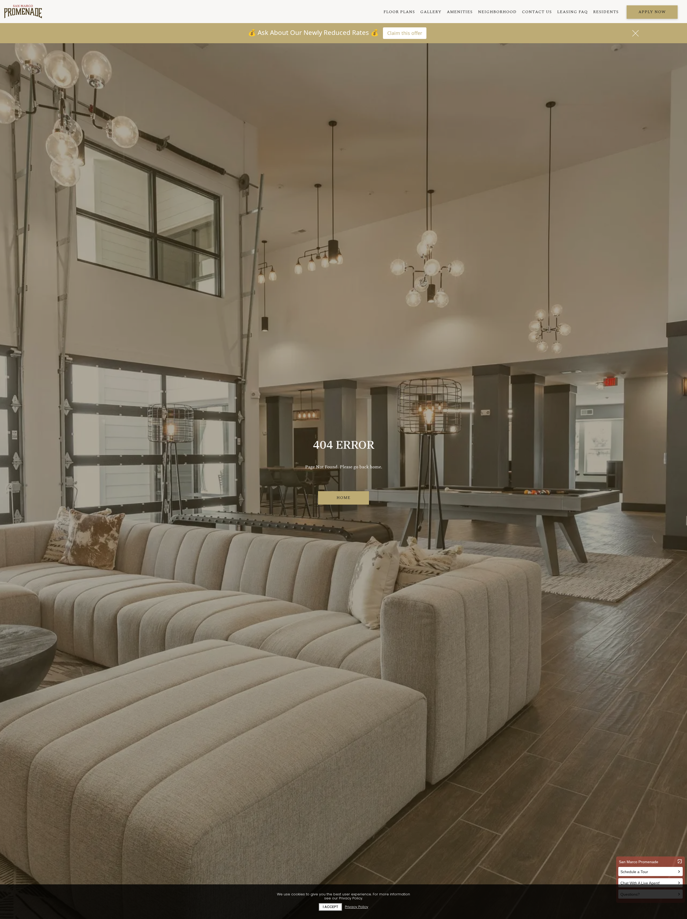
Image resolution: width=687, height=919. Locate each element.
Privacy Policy (356, 907)
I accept (330, 906)
